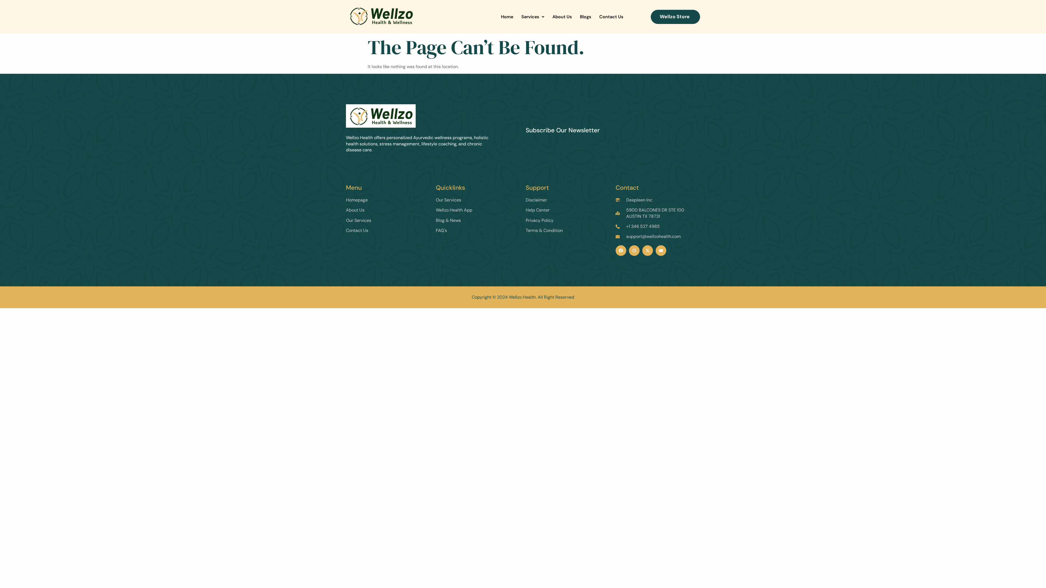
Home (507, 17)
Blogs (585, 17)
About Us (562, 17)
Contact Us (611, 17)
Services (530, 17)
